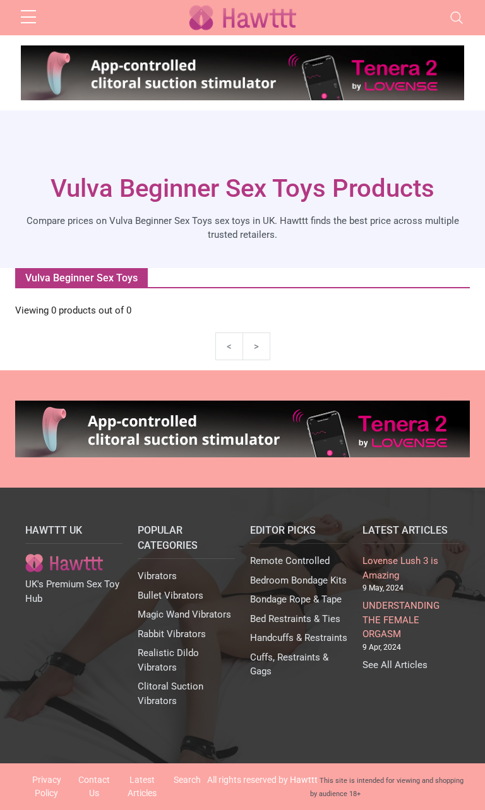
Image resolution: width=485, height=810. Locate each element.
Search (187, 780)
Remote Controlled (290, 560)
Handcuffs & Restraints (298, 637)
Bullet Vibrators (170, 595)
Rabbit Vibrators (172, 634)
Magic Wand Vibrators (184, 614)
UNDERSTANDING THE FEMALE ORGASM (401, 620)
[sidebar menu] (28, 18)
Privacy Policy (46, 786)
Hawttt (304, 780)
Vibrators (157, 576)
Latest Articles (142, 786)
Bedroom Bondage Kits (298, 580)
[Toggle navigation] (456, 18)
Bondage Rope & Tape (296, 599)
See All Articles (395, 665)
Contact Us (94, 786)
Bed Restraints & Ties (295, 619)
